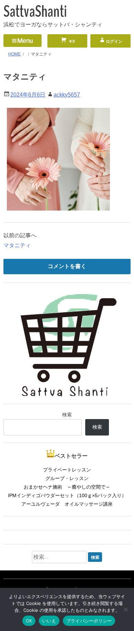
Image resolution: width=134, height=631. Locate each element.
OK (29, 620)
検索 (67, 414)
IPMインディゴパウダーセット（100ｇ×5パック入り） (67, 495)
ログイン (114, 41)
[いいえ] (125, 609)
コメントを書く (67, 266)
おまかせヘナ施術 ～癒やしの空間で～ (67, 487)
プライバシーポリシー (89, 620)
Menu (25, 41)
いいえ (49, 620)
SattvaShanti (35, 12)
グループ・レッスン (67, 478)
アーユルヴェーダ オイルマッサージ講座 (67, 504)
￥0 (71, 41)
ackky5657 (67, 95)
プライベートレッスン (67, 469)
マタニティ (17, 245)
